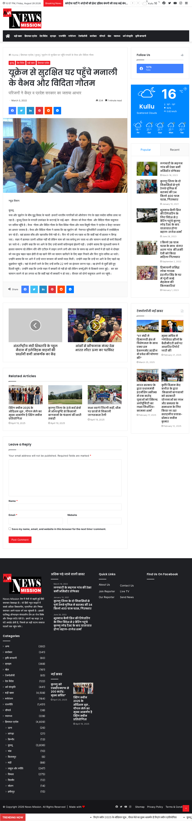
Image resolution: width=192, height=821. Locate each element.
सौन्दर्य (102, 35)
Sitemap (140, 806)
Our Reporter (106, 597)
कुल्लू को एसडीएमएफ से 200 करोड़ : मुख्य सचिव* (60, 689)
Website (72, 514)
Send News (127, 597)
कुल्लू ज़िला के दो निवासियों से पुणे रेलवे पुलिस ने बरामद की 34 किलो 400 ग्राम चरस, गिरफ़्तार (170, 190)
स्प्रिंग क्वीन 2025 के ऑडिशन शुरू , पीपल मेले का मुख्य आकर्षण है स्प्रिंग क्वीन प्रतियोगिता (25, 413)
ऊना (10, 727)
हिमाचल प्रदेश (31, 35)
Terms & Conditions (177, 806)
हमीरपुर (11, 791)
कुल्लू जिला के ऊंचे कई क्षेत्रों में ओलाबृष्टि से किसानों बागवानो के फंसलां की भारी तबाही (64, 413)
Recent (174, 149)
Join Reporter (107, 591)
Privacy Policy (155, 806)
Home (15, 54)
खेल (109, 35)
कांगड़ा (11, 733)
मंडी (9, 762)
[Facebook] (12, 110)
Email (13, 514)
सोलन (10, 785)
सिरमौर (11, 780)
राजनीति (62, 35)
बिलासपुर (12, 756)
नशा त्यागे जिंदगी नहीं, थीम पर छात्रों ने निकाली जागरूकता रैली (104, 411)
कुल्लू (37, 54)
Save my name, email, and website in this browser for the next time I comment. (59, 528)
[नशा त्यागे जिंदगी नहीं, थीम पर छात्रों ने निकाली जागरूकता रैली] (105, 394)
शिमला (11, 774)
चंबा (9, 750)
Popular (146, 149)
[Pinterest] (39, 110)
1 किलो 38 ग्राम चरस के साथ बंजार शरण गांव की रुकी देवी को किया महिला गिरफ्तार (171, 250)
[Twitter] (21, 110)
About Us (104, 584)
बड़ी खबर (18, 35)
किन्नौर (11, 739)
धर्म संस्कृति (128, 35)
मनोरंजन (72, 35)
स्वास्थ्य (117, 35)
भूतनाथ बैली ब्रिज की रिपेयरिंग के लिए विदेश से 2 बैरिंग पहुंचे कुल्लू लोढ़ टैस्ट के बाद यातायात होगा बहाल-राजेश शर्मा (171, 221)
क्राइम (53, 35)
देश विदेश (43, 35)
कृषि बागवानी (140, 35)
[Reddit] (48, 110)
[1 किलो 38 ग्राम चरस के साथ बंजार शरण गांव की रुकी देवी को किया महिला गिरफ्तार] (147, 248)
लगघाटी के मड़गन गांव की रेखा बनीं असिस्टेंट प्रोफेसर (171, 167)
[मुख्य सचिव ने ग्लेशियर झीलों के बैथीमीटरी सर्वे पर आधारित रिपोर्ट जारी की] (172, 326)
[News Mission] (22, 18)
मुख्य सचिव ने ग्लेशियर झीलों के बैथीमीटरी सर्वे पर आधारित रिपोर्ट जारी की (171, 343)
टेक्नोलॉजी (82, 35)
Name (13, 500)
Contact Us (127, 585)
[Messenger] (57, 110)
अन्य (7, 646)
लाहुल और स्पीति (15, 768)
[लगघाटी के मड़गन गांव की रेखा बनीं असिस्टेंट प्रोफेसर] (147, 169)
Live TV (124, 591)
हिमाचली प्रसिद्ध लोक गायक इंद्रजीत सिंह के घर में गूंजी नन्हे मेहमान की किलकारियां (170, 277)
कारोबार (93, 35)
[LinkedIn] (30, 110)
